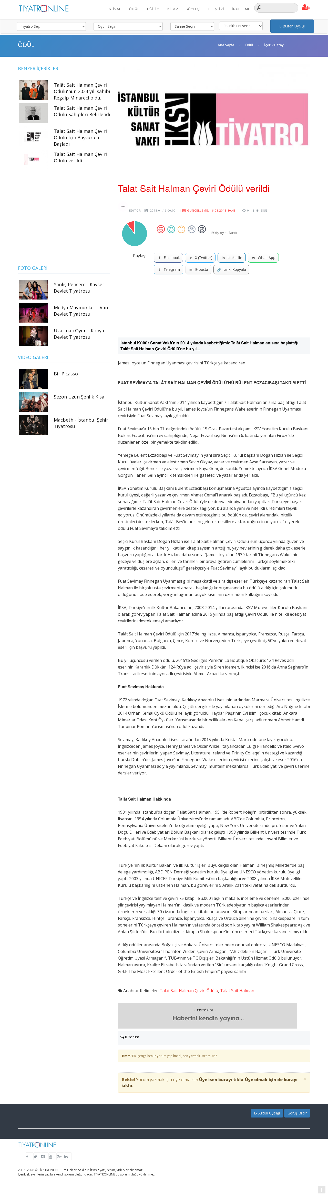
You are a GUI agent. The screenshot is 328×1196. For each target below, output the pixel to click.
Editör (134, 210)
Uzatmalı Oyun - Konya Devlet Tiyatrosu (79, 333)
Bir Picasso (66, 374)
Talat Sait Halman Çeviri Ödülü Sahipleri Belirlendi (82, 111)
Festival (113, 9)
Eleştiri (216, 9)
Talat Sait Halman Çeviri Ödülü (189, 990)
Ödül (134, 9)
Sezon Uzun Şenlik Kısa (79, 397)
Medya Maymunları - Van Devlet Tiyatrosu (81, 310)
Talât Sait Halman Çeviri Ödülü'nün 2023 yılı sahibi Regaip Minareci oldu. (82, 91)
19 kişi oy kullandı (223, 232)
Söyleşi (193, 9)
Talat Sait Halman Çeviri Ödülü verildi (80, 157)
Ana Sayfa (226, 45)
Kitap (172, 9)
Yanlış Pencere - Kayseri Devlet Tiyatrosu (80, 287)
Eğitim (153, 9)
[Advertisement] (214, 307)
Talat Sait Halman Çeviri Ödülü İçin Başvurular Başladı (80, 137)
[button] (306, 7)
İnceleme (241, 9)
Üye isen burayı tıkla (221, 1079)
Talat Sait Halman (237, 990)
